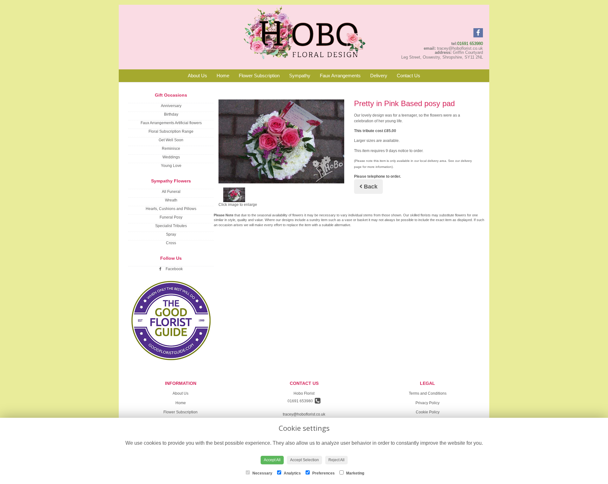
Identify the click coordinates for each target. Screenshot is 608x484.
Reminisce (171, 148)
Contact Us (408, 75)
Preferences (323, 473)
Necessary (261, 473)
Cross (171, 243)
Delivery (378, 75)
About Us (197, 75)
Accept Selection (304, 460)
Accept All (272, 460)
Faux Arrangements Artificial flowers (171, 123)
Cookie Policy (428, 412)
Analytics (292, 473)
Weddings (171, 157)
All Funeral (171, 191)
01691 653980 (470, 43)
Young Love (171, 165)
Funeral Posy (171, 217)
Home (223, 75)
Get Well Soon (171, 140)
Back (369, 186)
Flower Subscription (259, 75)
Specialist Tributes (171, 226)
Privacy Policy (427, 403)
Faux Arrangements (340, 75)
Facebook (174, 269)
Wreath (171, 200)
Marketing (354, 473)
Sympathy (299, 75)
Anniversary (171, 106)
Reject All (336, 460)
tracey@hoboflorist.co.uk (304, 414)
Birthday (171, 114)
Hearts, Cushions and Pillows (171, 209)
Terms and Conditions (427, 393)
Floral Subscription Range (171, 131)
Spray (171, 234)
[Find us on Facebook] (478, 32)
